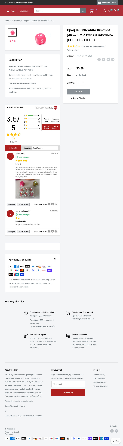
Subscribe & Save (109, 2)
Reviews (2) (13, 148)
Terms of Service (100, 386)
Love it (18, 164)
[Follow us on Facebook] (112, 431)
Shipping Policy (99, 382)
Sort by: (28, 148)
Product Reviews (15, 107)
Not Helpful (24, 204)
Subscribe (68, 392)
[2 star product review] (17, 218)
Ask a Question (55, 127)
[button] (74, 46)
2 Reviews (85, 46)
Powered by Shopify (12, 432)
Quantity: (71, 83)
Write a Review (46, 127)
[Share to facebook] (49, 204)
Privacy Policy (99, 374)
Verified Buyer (24, 157)
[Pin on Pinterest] (103, 59)
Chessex (70, 56)
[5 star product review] (21, 161)
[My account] (104, 10)
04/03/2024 (54, 211)
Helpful (12, 204)
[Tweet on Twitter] (108, 59)
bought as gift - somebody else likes (27, 224)
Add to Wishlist (79, 98)
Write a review (72, 50)
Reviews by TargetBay (44, 108)
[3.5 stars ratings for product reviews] (13, 136)
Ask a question (98, 46)
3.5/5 (13, 123)
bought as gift (20, 221)
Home (7, 21)
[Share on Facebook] (99, 59)
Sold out (78, 91)
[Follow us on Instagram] (116, 431)
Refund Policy (99, 378)
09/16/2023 (54, 153)
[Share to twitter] (56, 204)
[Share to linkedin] (52, 204)
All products (16, 21)
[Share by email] (112, 59)
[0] (116, 10)
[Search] (83, 10)
